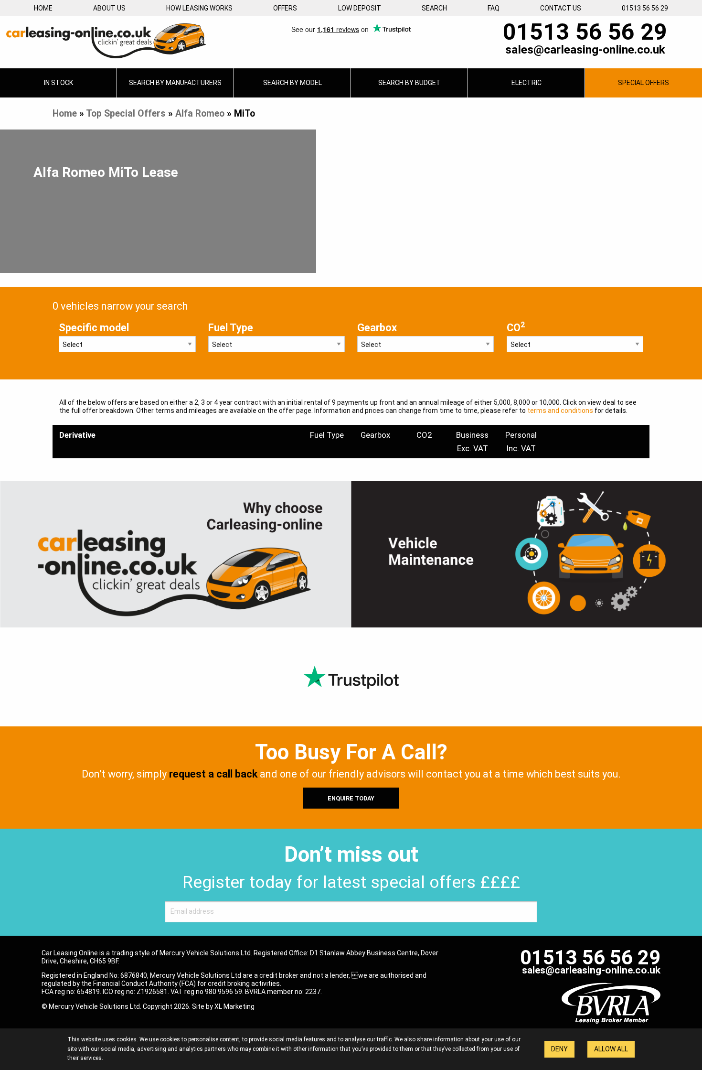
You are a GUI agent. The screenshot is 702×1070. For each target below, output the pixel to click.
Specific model (94, 328)
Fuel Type (230, 328)
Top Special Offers (126, 113)
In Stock (58, 82)
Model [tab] (292, 82)
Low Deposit (359, 8)
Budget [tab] (409, 82)
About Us (109, 8)
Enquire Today (351, 798)
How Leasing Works (199, 8)
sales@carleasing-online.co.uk (585, 49)
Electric (526, 82)
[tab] (175, 82)
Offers (285, 8)
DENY (559, 1049)
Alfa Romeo (199, 113)
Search (434, 8)
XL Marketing (234, 1006)
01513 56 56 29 (645, 8)
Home (43, 8)
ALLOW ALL (611, 1049)
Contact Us (560, 8)
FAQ (494, 8)
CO (516, 327)
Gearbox (377, 328)
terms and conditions (560, 410)
